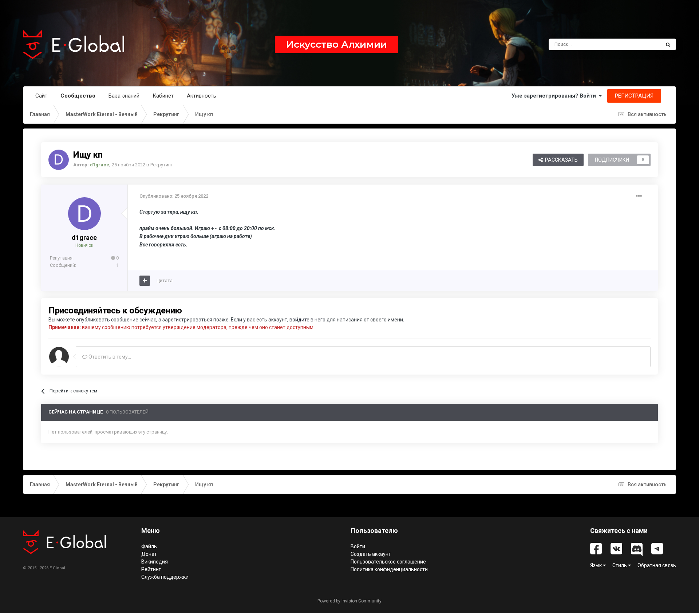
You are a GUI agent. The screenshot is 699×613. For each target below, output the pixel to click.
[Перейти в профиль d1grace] (58, 160)
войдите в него (307, 320)
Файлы (149, 546)
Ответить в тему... (109, 357)
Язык (596, 565)
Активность (201, 95)
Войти (358, 546)
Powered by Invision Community (349, 601)
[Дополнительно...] (639, 196)
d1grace (84, 237)
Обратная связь (656, 565)
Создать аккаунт (371, 554)
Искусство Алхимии (336, 44)
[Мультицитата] (144, 281)
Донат (149, 554)
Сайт (41, 95)
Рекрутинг (161, 164)
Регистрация (634, 95)
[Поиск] (668, 44)
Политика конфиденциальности (389, 569)
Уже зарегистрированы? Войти (555, 95)
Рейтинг (151, 569)
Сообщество (77, 95)
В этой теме (637, 44)
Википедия (154, 562)
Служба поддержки (165, 577)
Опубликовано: (173, 196)
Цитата (165, 280)
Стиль (620, 565)
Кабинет (163, 95)
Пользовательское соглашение (388, 562)
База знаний (123, 95)
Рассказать (560, 160)
